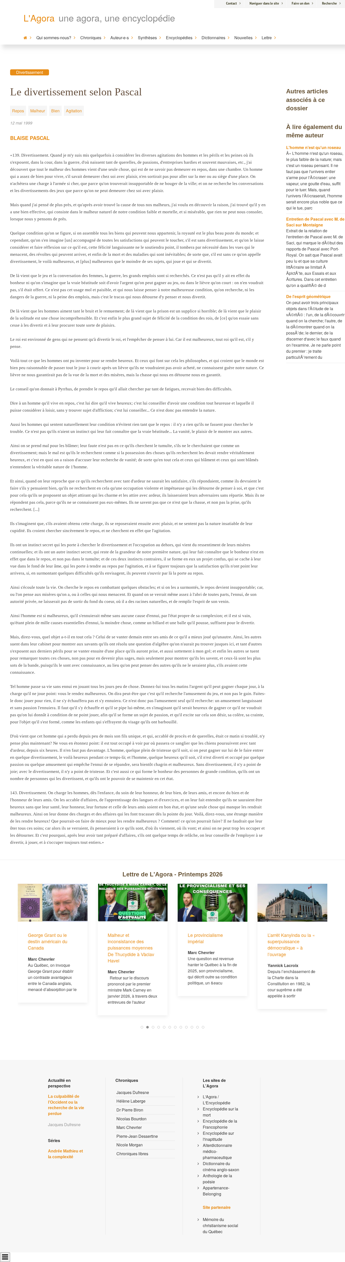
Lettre (267, 37)
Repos (18, 111)
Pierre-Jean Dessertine (137, 1136)
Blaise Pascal (30, 137)
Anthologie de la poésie (217, 1179)
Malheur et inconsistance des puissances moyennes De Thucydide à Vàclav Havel (51, 948)
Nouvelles (243, 37)
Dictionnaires (213, 37)
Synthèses (147, 37)
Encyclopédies (179, 37)
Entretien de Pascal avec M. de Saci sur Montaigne (315, 221)
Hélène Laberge (130, 1101)
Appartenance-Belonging (216, 1191)
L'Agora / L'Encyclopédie (216, 1100)
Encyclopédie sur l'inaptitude (218, 1136)
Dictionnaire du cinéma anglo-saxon (221, 1166)
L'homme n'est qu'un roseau (313, 147)
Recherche (329, 3)
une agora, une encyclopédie (117, 17)
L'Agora (39, 17)
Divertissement (29, 72)
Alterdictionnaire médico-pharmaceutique (217, 1151)
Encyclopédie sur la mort (220, 1112)
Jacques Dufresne (132, 1092)
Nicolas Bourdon (131, 1119)
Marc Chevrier (129, 1127)
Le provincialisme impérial (125, 938)
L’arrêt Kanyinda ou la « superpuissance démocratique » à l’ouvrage (211, 944)
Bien (55, 111)
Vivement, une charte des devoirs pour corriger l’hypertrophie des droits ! (290, 906)
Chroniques (90, 37)
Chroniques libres (132, 1153)
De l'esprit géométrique (308, 296)
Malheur (37, 111)
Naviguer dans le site (264, 3)
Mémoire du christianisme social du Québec (220, 1225)
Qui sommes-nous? (53, 37)
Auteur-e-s (119, 37)
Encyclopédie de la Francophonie (220, 1124)
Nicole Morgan (129, 1145)
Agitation (74, 111)
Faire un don (300, 3)
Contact (231, 3)
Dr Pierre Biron (129, 1110)
